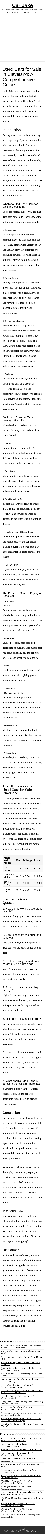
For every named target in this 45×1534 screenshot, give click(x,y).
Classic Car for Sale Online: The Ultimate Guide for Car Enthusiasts (21, 1346)
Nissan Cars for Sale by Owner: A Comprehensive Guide (17, 1386)
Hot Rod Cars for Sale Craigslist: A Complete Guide (17, 1397)
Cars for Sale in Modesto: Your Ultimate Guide (20, 1465)
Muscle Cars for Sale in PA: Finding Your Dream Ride (20, 1515)
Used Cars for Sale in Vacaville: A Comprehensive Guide (17, 1454)
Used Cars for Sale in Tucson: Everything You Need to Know (20, 1445)
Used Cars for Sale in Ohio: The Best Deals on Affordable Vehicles (21, 1493)
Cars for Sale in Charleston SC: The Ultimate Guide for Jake (18, 1504)
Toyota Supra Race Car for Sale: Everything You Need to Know (22, 1369)
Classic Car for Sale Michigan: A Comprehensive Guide (16, 1408)
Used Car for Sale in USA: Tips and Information (18, 1459)
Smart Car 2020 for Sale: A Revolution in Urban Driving (20, 1380)
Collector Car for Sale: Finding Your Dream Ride (21, 1358)
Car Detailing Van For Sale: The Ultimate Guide (20, 1352)
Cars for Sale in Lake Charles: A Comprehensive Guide (16, 1510)
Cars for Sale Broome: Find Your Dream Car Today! (22, 1425)
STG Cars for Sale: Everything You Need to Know (21, 1374)
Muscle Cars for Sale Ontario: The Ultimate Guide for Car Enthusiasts (22, 1391)
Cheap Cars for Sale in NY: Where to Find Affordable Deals (21, 1476)
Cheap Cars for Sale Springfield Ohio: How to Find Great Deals (21, 1414)
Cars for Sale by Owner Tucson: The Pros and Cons (20, 1363)
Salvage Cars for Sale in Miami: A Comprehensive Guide (17, 1487)
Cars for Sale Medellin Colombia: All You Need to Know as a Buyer (21, 1419)
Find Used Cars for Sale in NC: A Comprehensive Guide (17, 1482)
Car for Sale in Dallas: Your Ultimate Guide (21, 1449)
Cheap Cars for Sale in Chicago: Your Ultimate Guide (18, 1471)
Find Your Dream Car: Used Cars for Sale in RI (22, 1499)
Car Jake (22, 5)
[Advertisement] (22, 35)
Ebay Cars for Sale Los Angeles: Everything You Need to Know (22, 1402)
